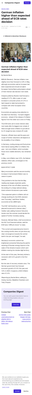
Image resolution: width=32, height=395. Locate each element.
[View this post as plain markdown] (26, 27)
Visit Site (16, 304)
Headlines (5, 9)
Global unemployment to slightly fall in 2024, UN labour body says (7, 319)
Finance (27, 2)
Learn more (5, 387)
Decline (26, 391)
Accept (17, 391)
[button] (2, 3)
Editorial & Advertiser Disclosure (15, 36)
